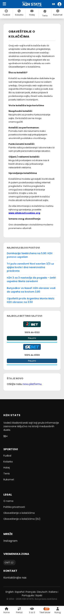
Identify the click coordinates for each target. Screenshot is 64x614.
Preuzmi (32, 338)
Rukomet (8, 479)
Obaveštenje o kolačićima (19, 513)
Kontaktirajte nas (14, 578)
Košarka (8, 461)
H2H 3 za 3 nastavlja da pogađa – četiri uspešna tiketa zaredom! (31, 279)
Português (28, 595)
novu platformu (32, 384)
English (10, 592)
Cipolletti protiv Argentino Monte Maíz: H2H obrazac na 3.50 (31, 300)
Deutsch (42, 592)
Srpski (38, 595)
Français (31, 592)
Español (19, 592)
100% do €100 (32, 355)
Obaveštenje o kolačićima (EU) (21, 519)
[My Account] (60, 4)
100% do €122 (32, 332)
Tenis (6, 473)
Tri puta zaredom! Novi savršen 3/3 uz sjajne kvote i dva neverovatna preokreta (30, 267)
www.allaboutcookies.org (24, 213)
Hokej (6, 467)
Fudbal (7, 455)
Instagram (10, 541)
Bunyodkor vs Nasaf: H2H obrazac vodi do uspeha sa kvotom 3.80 (31, 289)
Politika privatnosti (14, 507)
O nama (8, 501)
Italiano (53, 592)
